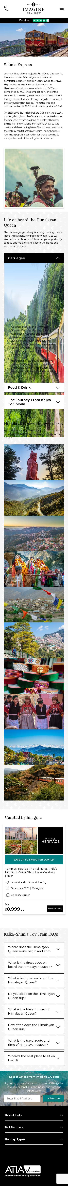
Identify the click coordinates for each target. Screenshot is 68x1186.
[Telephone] (6, 7)
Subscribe (53, 1098)
